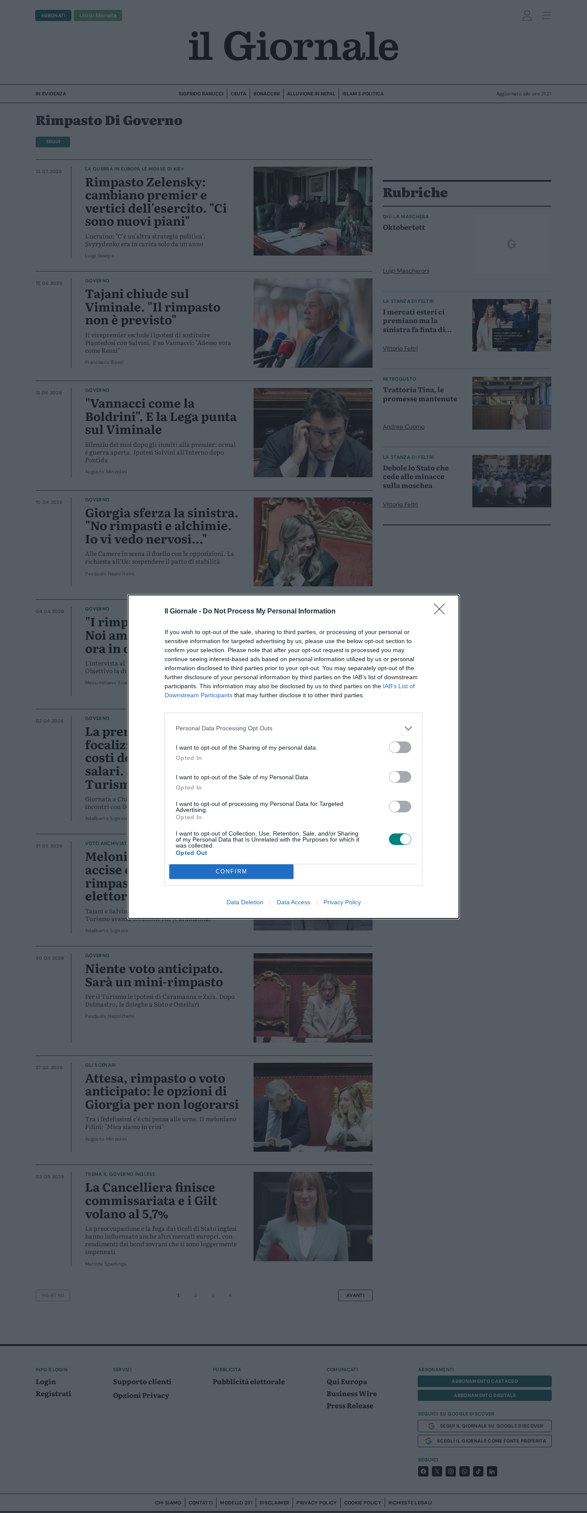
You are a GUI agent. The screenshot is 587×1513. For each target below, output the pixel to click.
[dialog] (293, 756)
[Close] (442, 612)
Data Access (293, 902)
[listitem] (293, 728)
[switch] (400, 747)
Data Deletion (244, 902)
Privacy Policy (342, 902)
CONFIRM (232, 871)
